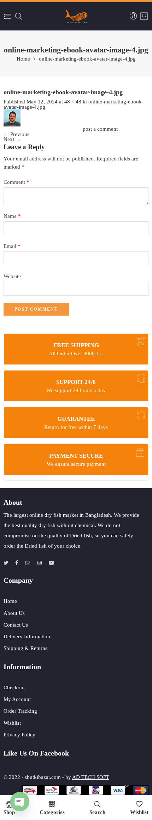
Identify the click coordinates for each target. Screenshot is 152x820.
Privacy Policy (19, 734)
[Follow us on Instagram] (39, 563)
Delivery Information (27, 636)
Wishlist (12, 723)
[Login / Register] (133, 16)
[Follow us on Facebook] (16, 563)
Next (12, 139)
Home (23, 59)
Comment (16, 182)
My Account (17, 699)
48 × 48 (72, 101)
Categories (52, 812)
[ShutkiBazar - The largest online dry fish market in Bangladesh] (76, 16)
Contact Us (16, 625)
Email (12, 246)
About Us (14, 613)
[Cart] (144, 16)
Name (12, 216)
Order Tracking (20, 711)
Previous (16, 134)
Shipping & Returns (25, 648)
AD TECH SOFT (90, 777)
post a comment (100, 129)
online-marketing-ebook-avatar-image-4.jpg (87, 59)
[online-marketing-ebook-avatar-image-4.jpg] (12, 117)
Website (12, 276)
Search (97, 812)
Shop (9, 812)
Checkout (14, 687)
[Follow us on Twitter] (6, 563)
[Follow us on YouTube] (51, 563)
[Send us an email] (27, 563)
